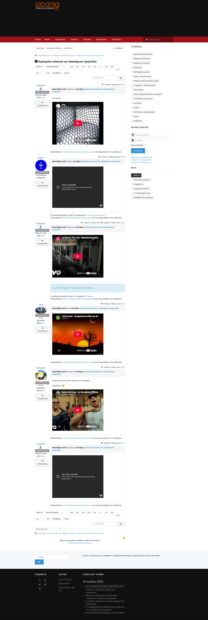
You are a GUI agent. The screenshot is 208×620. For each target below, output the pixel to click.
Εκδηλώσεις (60, 39)
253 (48, 73)
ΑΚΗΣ (41, 305)
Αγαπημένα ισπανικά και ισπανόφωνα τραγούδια (100, 161)
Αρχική (38, 39)
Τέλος (66, 73)
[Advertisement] (128, 18)
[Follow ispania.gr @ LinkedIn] (40, 584)
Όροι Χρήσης (64, 583)
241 (89, 67)
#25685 (122, 367)
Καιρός (136, 108)
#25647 (122, 85)
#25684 (122, 304)
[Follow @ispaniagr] (45, 580)
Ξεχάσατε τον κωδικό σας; (141, 162)
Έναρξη (39, 67)
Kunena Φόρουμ (85, 543)
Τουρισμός (116, 39)
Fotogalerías (138, 184)
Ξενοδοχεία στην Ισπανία (143, 99)
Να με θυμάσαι (137, 145)
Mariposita (41, 368)
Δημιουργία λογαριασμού (81, 152)
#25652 (122, 157)
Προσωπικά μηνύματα (142, 180)
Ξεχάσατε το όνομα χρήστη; (141, 160)
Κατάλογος (138, 68)
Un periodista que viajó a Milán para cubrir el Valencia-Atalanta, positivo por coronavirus (105, 590)
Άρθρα (47, 39)
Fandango (91, 215)
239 (77, 67)
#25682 (122, 223)
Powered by (73, 543)
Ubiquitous (40, 85)
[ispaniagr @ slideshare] (40, 588)
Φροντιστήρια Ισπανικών (143, 54)
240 (83, 67)
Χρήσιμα (87, 39)
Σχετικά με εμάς (65, 579)
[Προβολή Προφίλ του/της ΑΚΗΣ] (41, 310)
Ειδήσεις (74, 39)
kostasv (41, 158)
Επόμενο (56, 73)
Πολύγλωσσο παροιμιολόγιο (144, 112)
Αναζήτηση (68, 48)
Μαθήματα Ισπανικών (142, 63)
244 (106, 67)
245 (112, 67)
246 (118, 69)
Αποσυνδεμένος (42, 92)
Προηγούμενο (52, 67)
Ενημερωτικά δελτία (141, 189)
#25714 (122, 443)
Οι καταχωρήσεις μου (142, 193)
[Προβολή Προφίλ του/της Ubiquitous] (41, 89)
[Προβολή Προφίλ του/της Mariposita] (41, 375)
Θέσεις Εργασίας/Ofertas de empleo (148, 94)
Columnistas (138, 90)
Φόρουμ (137, 175)
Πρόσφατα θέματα (54, 48)
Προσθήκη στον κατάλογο (143, 198)
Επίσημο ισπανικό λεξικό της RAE (146, 81)
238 (71, 67)
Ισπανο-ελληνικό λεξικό (142, 76)
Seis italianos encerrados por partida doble (105, 613)
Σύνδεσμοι (138, 103)
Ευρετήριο (40, 48)
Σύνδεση (65, 152)
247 (37, 73)
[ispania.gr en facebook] (40, 580)
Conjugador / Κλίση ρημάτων (145, 85)
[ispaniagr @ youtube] (45, 584)
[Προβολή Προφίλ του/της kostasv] (41, 165)
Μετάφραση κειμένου (142, 72)
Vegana (90, 296)
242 (94, 67)
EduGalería (101, 39)
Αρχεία (136, 116)
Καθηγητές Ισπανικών (142, 59)
